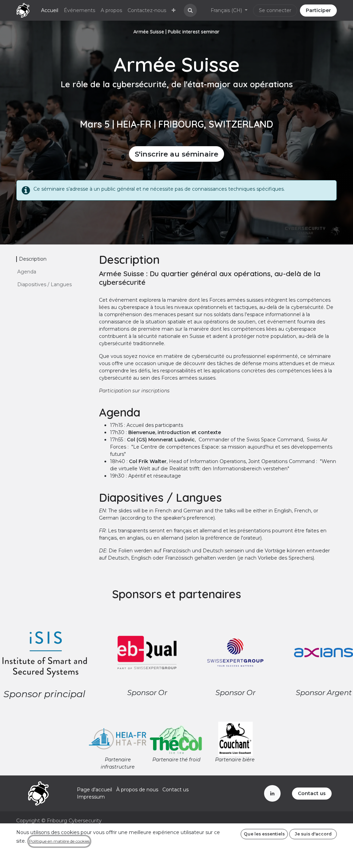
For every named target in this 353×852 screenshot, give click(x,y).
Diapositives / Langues (44, 284)
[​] (272, 793)
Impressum (91, 797)
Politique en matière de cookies (59, 841)
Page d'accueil (94, 789)
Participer (318, 10)
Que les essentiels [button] (264, 833)
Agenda (26, 272)
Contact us (175, 789)
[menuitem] (49, 10)
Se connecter (275, 10)
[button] (190, 10)
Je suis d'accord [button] (313, 833)
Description (33, 259)
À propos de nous (137, 789)
